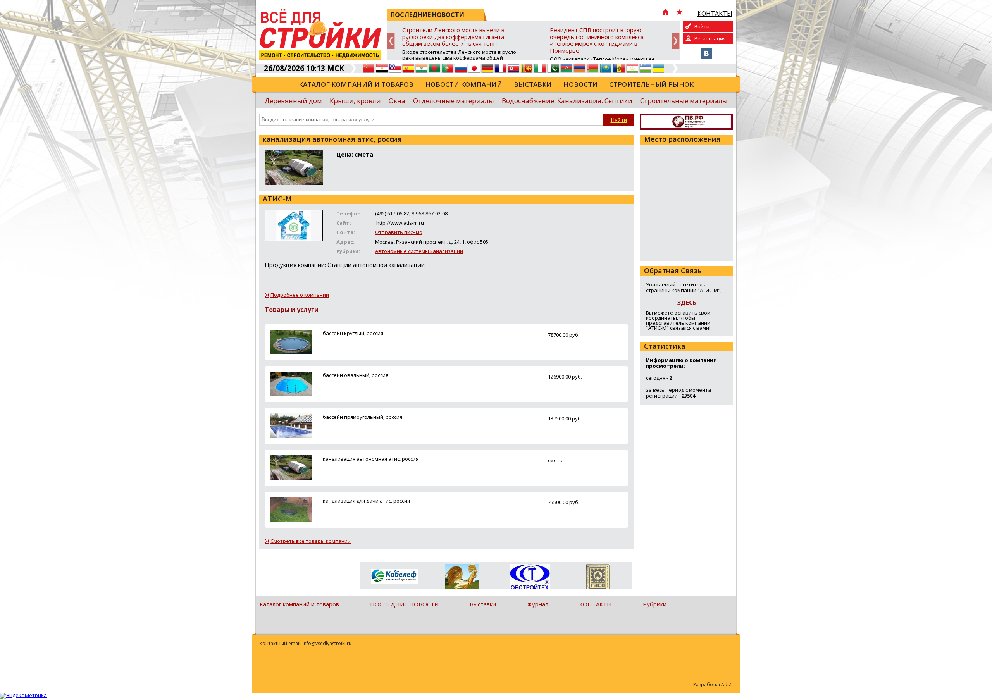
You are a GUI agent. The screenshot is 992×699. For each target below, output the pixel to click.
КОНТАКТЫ (595, 604)
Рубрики (654, 604)
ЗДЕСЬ (686, 302)
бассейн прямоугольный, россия (362, 416)
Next (676, 41)
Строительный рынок (651, 84)
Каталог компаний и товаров (356, 84)
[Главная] (665, 13)
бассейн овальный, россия (355, 375)
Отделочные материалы (453, 100)
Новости (580, 84)
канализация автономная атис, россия (370, 458)
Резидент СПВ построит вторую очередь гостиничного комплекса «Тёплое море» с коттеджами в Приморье (597, 40)
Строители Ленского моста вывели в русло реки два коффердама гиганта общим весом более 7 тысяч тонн (453, 37)
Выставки (533, 84)
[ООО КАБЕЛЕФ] (394, 577)
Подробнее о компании (299, 294)
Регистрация (710, 38)
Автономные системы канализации (419, 251)
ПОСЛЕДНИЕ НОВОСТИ (404, 604)
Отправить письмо (398, 232)
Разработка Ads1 (712, 684)
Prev (391, 41)
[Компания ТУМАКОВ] (462, 578)
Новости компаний (463, 84)
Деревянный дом (293, 100)
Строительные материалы (684, 100)
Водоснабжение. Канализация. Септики (567, 100)
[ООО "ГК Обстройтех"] (530, 577)
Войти (702, 26)
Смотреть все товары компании (310, 540)
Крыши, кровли (355, 100)
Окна (397, 100)
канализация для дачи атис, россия (366, 500)
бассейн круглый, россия (353, 333)
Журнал (537, 604)
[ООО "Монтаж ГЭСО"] (597, 578)
